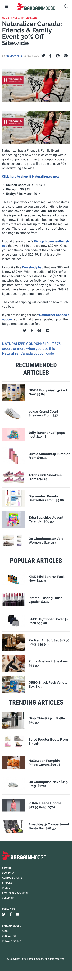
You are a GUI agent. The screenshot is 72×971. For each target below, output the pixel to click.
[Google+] (66, 55)
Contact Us (9, 935)
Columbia (8, 897)
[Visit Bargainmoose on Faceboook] (11, 914)
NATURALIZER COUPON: (22, 344)
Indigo (6, 887)
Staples (7, 882)
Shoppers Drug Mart (15, 892)
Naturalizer (29, 17)
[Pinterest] (58, 55)
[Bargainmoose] (36, 6)
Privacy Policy (11, 940)
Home (5, 17)
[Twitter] (43, 55)
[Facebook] (50, 55)
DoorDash (8, 872)
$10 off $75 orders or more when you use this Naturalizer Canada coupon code (31, 349)
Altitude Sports (12, 877)
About (6, 930)
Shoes (15, 17)
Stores (6, 867)
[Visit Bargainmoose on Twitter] (4, 914)
